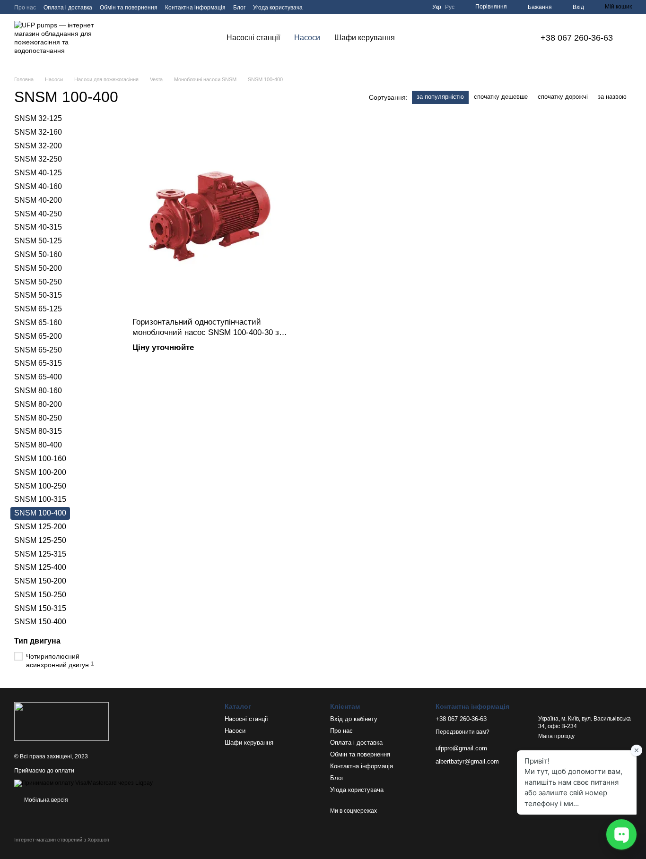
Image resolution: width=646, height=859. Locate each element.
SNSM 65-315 (38, 363)
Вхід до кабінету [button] (353, 718)
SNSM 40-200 (38, 200)
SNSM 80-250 (38, 417)
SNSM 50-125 (38, 241)
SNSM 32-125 (38, 118)
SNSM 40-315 (38, 227)
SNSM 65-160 (38, 322)
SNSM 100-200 (40, 472)
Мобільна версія (45, 800)
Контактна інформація (195, 7)
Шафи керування (364, 38)
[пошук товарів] (419, 37)
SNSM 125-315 (40, 554)
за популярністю (440, 96)
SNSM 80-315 (38, 431)
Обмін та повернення (128, 7)
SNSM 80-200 (38, 404)
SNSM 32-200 (38, 145)
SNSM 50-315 (38, 295)
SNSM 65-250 (38, 349)
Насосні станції (253, 38)
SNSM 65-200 (38, 336)
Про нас (25, 7)
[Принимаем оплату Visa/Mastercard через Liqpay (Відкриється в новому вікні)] (83, 783)
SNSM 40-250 (38, 213)
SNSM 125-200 (40, 527)
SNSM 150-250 (40, 595)
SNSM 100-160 (40, 459)
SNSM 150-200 (40, 581)
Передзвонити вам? (462, 732)
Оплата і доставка (68, 7)
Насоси (307, 38)
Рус (449, 7)
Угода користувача (278, 7)
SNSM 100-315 (40, 499)
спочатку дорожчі (563, 96)
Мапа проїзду (556, 736)
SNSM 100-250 (40, 485)
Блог (239, 7)
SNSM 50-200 (38, 268)
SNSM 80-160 (38, 391)
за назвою (612, 96)
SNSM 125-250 (40, 540)
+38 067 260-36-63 (577, 38)
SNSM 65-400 (38, 377)
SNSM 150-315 (40, 608)
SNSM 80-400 (38, 445)
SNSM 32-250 (38, 159)
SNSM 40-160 (38, 186)
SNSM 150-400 (40, 622)
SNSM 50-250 (38, 281)
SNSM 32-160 (38, 132)
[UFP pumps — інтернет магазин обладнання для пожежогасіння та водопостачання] (61, 721)
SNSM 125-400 (40, 567)
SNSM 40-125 (38, 173)
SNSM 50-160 (38, 254)
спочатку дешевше (501, 96)
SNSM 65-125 (38, 309)
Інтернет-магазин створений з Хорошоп (61, 839)
